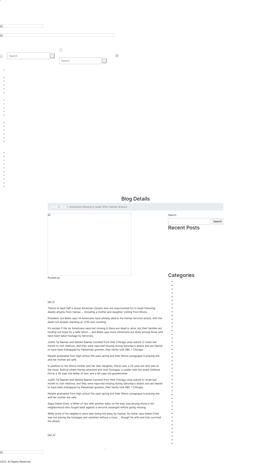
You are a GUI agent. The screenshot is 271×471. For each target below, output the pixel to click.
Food (177, 337)
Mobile (178, 375)
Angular (178, 281)
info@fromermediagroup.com (17, 465)
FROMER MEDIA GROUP (76, 277)
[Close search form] (62, 54)
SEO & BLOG (181, 416)
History (178, 360)
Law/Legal (180, 364)
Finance (178, 334)
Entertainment (182, 326)
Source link (54, 442)
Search (172, 215)
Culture (178, 315)
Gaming (178, 349)
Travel (178, 428)
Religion (52, 289)
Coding (178, 307)
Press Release (182, 401)
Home (53, 206)
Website (179, 439)
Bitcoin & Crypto (184, 292)
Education (180, 322)
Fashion (178, 330)
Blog (63, 206)
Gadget (178, 341)
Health (178, 356)
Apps (177, 285)
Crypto (178, 311)
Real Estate (181, 405)
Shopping (180, 420)
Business (179, 300)
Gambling (180, 345)
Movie (178, 383)
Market (178, 371)
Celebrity (179, 303)
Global (178, 352)
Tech (177, 424)
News (177, 398)
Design (178, 319)
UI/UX (177, 432)
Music (177, 386)
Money (178, 379)
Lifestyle (179, 367)
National (179, 390)
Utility (177, 435)
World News (181, 443)
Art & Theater (182, 288)
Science (179, 413)
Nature (178, 394)
